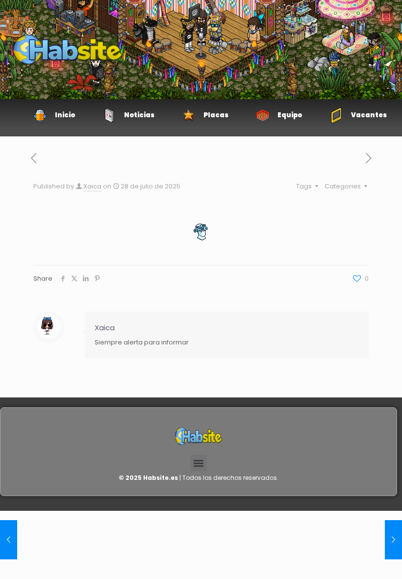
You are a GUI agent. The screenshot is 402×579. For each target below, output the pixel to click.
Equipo (289, 115)
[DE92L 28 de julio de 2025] (393, 539)
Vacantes (369, 115)
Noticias (139, 115)
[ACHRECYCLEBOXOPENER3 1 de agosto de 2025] (8, 539)
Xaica (92, 186)
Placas (215, 115)
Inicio (65, 115)
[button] (199, 463)
